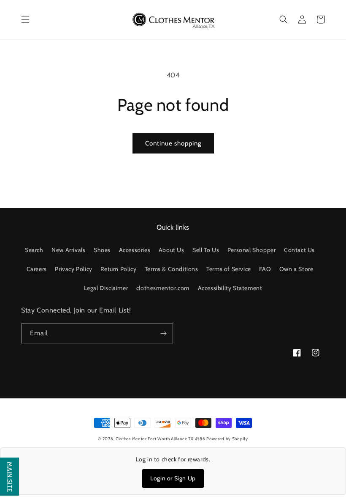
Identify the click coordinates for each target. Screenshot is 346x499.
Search (34, 250)
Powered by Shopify (227, 438)
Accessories (135, 250)
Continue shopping (173, 143)
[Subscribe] (163, 333)
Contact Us (299, 250)
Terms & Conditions (171, 269)
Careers (37, 269)
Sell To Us (205, 250)
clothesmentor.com (162, 288)
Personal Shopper (251, 250)
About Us (171, 250)
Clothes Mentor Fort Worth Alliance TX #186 (161, 438)
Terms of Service (228, 269)
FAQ (265, 269)
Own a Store (296, 269)
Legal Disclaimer (106, 288)
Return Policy (118, 269)
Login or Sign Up (173, 478)
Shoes (102, 250)
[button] (25, 19)
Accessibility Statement (230, 288)
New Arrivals (68, 250)
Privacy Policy (73, 269)
